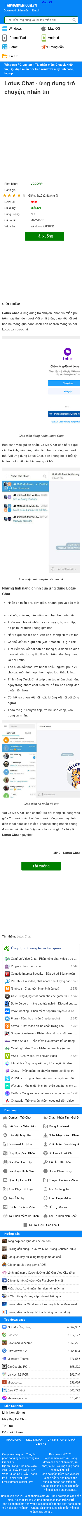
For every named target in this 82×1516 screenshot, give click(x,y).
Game (13, 47)
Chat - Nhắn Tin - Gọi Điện (64, 1117)
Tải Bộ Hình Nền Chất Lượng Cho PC (64, 1216)
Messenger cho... (18, 1398)
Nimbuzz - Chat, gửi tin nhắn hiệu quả (43, 988)
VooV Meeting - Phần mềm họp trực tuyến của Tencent (43, 1012)
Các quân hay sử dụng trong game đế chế (34, 1256)
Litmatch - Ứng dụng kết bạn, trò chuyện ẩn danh (43, 1064)
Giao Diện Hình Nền (21, 1171)
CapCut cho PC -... (19, 1366)
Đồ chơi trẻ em (12, 1432)
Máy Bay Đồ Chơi (14, 1419)
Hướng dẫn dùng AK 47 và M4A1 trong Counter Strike (41, 1249)
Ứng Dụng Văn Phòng (22, 1153)
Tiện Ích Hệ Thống (60, 1162)
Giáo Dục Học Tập (20, 1162)
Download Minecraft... (21, 1343)
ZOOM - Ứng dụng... (20, 1327)
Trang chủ (13, 1439)
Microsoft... (14, 1382)
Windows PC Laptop (18, 64)
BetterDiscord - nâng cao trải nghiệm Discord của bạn (43, 1004)
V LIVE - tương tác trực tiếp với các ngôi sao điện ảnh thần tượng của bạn (43, 1079)
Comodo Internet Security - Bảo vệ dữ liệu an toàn (43, 974)
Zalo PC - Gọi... (17, 1390)
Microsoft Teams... (19, 1358)
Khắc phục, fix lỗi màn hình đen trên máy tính (36, 1288)
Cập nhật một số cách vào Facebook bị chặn (35, 1280)
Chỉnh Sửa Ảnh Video (22, 1207)
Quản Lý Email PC (20, 1180)
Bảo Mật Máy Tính (20, 1135)
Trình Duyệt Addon (60, 1198)
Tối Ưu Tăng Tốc (59, 1189)
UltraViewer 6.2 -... (19, 1351)
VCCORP (37, 183)
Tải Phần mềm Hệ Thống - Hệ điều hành (24, 1216)
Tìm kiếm (74, 20)
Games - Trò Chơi (20, 1117)
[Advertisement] (41, 139)
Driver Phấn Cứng (60, 1171)
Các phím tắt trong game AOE (26, 1264)
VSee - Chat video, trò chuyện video (43, 1055)
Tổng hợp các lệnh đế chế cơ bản (29, 1241)
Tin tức (13, 56)
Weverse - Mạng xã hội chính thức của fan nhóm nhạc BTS (43, 1086)
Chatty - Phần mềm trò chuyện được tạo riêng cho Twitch (43, 1071)
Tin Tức (7, 1425)
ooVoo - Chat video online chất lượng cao (43, 1026)
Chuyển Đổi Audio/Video (64, 1180)
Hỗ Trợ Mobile (58, 1207)
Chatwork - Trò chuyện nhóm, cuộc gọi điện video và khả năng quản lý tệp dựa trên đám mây (43, 1101)
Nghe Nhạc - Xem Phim (64, 1135)
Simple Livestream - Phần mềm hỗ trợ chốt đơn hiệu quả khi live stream (43, 1034)
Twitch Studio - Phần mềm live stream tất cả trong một (43, 1042)
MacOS (47, 2)
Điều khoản (34, 1439)
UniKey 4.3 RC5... (18, 1374)
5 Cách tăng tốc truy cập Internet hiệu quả (34, 1296)
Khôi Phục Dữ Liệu (21, 1189)
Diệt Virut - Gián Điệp (22, 1126)
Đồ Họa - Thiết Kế (60, 1153)
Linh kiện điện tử (13, 1412)
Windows (15, 28)
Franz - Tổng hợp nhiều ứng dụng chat (43, 1018)
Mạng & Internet (59, 1126)
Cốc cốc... (14, 1335)
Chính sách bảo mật (62, 1439)
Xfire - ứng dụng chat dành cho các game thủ (43, 996)
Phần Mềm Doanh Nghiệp (64, 1144)
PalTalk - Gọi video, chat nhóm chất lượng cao (43, 981)
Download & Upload (21, 1144)
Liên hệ (41, 1443)
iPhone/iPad (17, 38)
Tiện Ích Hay (17, 1198)
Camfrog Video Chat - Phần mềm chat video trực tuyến (43, 959)
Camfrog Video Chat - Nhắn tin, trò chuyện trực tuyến (43, 1049)
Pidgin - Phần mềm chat (43, 966)
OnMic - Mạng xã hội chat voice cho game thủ (43, 1093)
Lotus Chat (24, 936)
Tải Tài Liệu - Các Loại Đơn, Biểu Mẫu (44, 1225)
